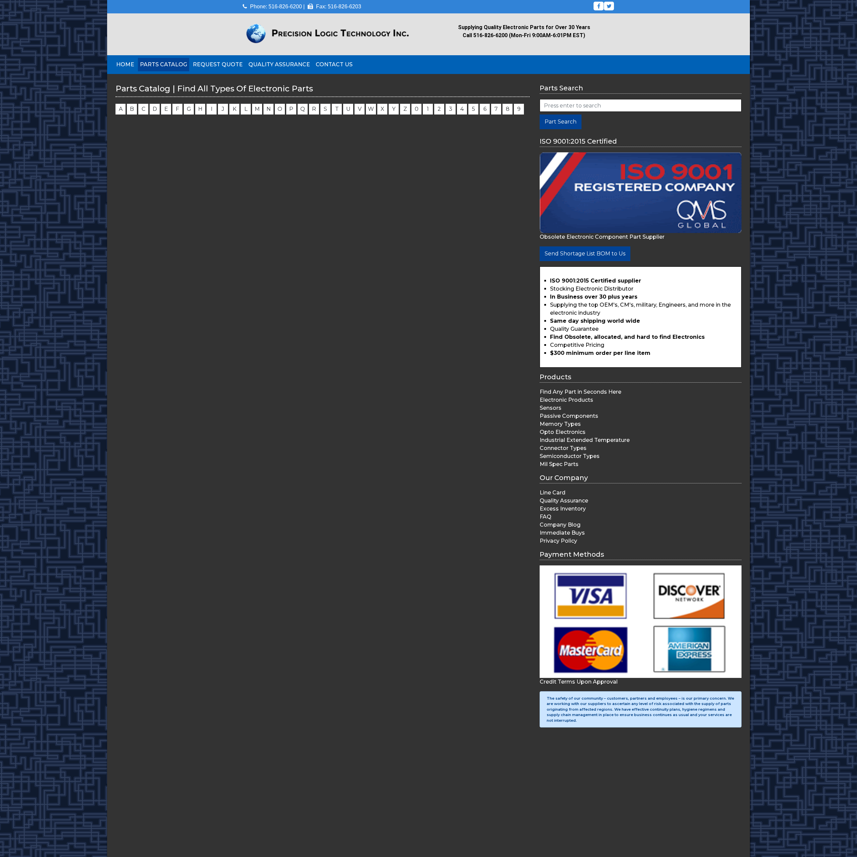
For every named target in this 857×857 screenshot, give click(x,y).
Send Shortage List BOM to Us (585, 253)
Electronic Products (566, 400)
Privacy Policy (558, 541)
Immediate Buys (562, 533)
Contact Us (334, 64)
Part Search (560, 122)
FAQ (545, 517)
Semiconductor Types (570, 456)
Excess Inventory (563, 508)
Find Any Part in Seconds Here (580, 392)
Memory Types (560, 424)
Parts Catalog (163, 64)
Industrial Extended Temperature (585, 440)
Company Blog (560, 525)
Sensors (550, 408)
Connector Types (563, 448)
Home (125, 64)
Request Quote (218, 64)
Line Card (552, 492)
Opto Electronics (563, 432)
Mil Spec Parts (559, 464)
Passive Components (569, 416)
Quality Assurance (279, 64)
